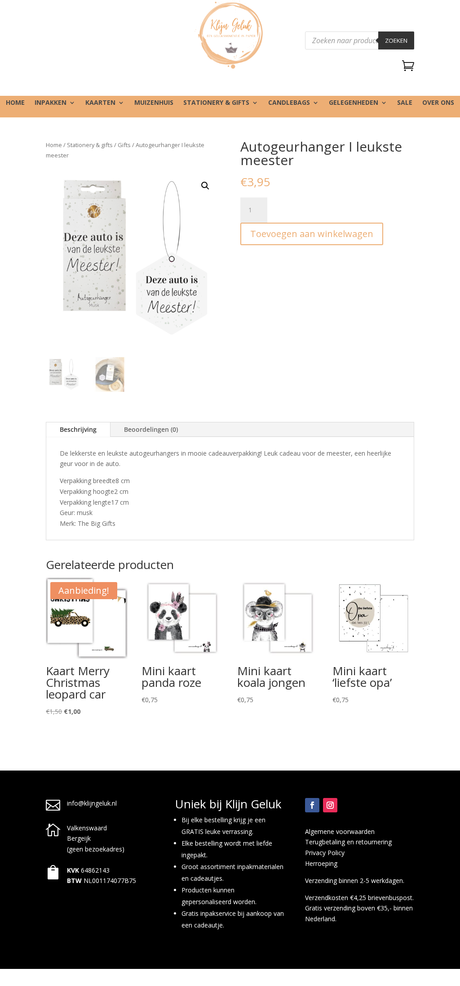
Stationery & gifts (216, 103)
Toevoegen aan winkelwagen (311, 234)
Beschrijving (78, 429)
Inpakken (50, 103)
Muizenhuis (153, 103)
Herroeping (321, 863)
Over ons (438, 103)
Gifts (124, 145)
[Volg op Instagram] (330, 805)
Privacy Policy (325, 852)
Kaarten (100, 103)
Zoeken (396, 40)
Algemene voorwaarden (340, 831)
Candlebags (289, 103)
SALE (404, 103)
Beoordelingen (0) (151, 429)
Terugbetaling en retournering (348, 842)
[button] (205, 186)
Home (15, 103)
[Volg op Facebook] (312, 805)
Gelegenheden (353, 103)
